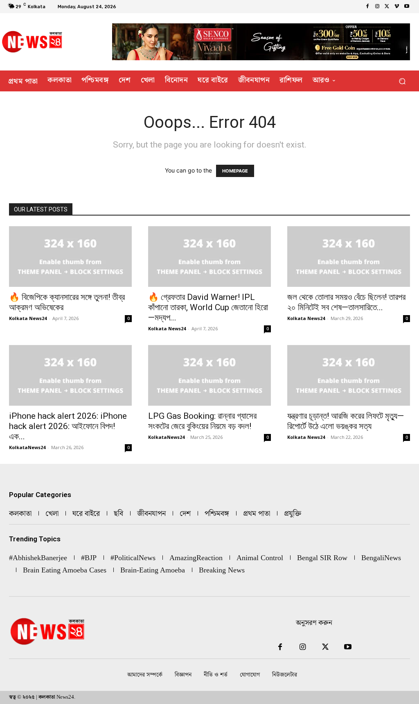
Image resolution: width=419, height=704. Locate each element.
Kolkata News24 (28, 318)
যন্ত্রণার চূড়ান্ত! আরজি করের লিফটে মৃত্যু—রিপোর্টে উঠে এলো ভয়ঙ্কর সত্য (345, 421)
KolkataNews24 (27, 447)
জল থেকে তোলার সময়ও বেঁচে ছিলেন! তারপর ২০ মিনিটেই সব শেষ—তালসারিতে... (346, 302)
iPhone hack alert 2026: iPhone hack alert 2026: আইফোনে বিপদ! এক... (68, 426)
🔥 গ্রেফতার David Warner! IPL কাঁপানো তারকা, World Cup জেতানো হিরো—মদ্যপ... (208, 307)
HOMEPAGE (235, 171)
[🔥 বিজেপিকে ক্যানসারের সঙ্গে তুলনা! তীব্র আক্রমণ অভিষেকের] (70, 256)
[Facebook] (367, 6)
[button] (402, 81)
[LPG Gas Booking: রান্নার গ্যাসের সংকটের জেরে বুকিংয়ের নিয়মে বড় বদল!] (209, 375)
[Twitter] (387, 6)
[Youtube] (407, 6)
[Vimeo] (397, 6)
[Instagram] (377, 6)
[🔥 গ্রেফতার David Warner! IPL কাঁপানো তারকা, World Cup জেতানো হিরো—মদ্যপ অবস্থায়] (209, 256)
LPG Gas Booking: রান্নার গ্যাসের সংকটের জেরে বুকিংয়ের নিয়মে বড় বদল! (202, 421)
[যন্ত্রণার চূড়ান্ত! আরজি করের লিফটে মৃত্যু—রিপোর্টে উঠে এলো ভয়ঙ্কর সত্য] (348, 375)
